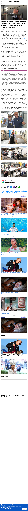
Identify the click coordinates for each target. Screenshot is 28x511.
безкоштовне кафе (14, 191)
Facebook (23, 38)
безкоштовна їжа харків (11, 192)
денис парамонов (8, 190)
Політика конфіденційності (6, 508)
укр (1, 1)
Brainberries (14, 216)
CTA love (14, 236)
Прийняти (24, 509)
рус (4, 1)
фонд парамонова (17, 190)
